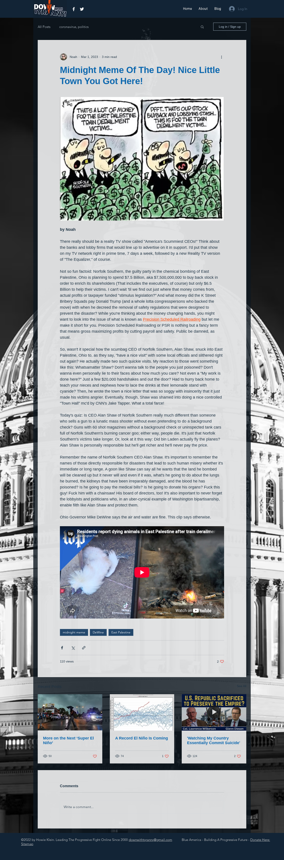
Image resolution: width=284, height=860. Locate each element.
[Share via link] (84, 648)
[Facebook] (73, 9)
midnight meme (74, 632)
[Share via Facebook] (62, 648)
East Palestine (120, 632)
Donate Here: (260, 840)
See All (241, 686)
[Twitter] (82, 9)
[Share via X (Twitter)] (73, 648)
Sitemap (27, 844)
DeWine (98, 632)
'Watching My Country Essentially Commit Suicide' (213, 740)
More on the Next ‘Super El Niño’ (68, 740)
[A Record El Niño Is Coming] (142, 712)
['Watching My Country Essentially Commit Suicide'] (214, 712)
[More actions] (221, 56)
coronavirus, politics (74, 27)
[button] (202, 26)
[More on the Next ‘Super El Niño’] (70, 712)
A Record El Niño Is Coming (141, 738)
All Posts (44, 27)
